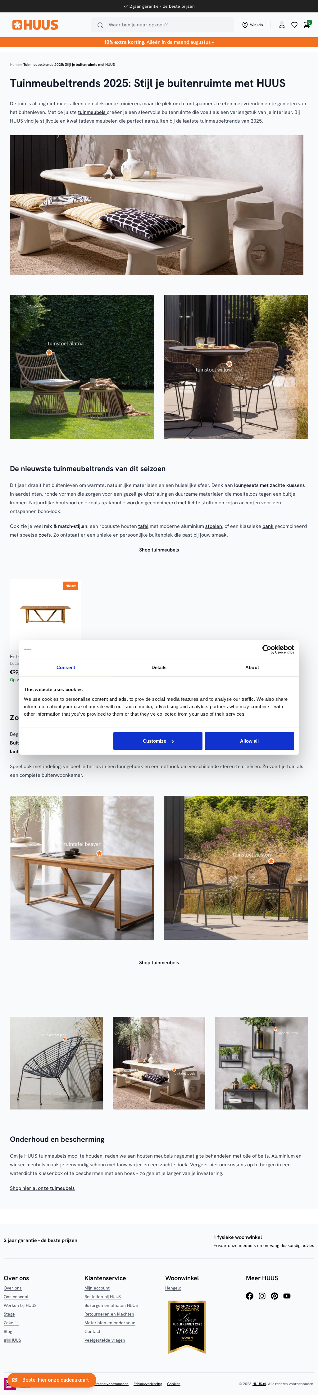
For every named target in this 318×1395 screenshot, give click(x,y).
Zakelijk (11, 1322)
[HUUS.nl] (48, 25)
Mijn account (97, 1288)
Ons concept (16, 1296)
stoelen (213, 526)
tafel (143, 526)
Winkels (256, 24)
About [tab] (252, 667)
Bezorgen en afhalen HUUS (111, 1305)
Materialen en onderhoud (109, 1322)
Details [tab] (159, 667)
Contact (92, 1331)
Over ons (13, 1288)
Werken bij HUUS (20, 1305)
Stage (9, 1314)
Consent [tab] (66, 667)
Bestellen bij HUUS (102, 1296)
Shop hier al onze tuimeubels (42, 1188)
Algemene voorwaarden (109, 1383)
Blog (8, 1331)
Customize (154, 741)
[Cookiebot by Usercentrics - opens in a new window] (267, 649)
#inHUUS (12, 1340)
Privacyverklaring (148, 1383)
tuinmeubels (92, 112)
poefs (45, 535)
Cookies (173, 1383)
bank (268, 526)
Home (15, 64)
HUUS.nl (259, 1383)
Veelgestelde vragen (104, 1340)
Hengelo (173, 1288)
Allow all (249, 741)
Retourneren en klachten (109, 1314)
